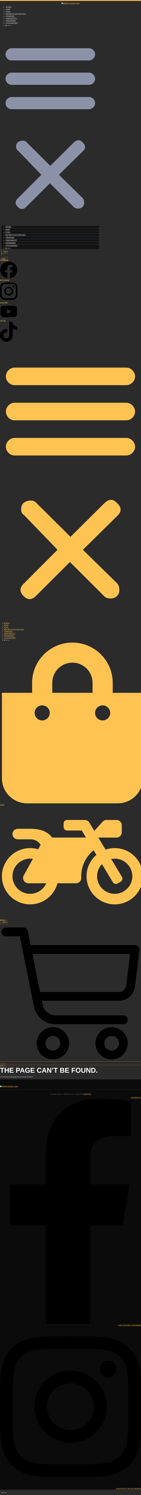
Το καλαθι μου (12, 23)
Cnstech (87, 1094)
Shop (8, 9)
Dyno (8, 11)
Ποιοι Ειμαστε (11, 18)
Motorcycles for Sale (16, 14)
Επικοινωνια (11, 21)
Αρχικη (9, 7)
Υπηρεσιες (10, 16)
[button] (50, 126)
